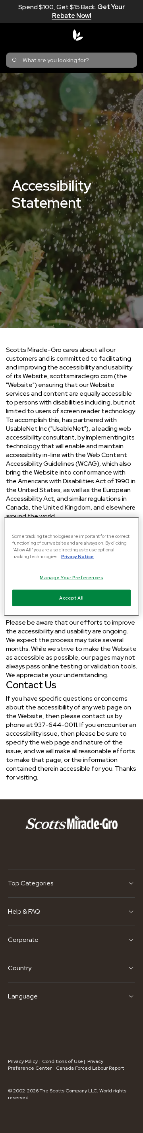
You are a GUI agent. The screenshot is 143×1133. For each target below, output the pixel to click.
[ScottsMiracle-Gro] (77, 35)
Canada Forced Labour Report (90, 1068)
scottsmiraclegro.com (81, 376)
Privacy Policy (23, 1061)
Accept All (71, 598)
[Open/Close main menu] (12, 35)
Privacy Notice (77, 556)
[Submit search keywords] (15, 60)
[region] (71, 566)
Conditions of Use (62, 1061)
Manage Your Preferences (71, 577)
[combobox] (71, 60)
